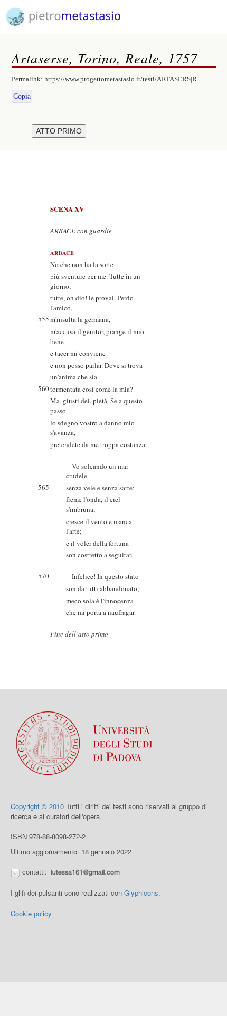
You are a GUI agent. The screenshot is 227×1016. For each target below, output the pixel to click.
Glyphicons (141, 893)
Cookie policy (31, 913)
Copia (22, 96)
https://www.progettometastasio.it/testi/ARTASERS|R (120, 79)
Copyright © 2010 (37, 806)
